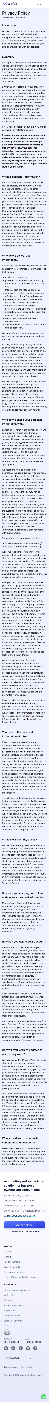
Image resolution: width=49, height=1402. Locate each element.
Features (8, 1251)
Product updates (12, 1315)
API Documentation (13, 1305)
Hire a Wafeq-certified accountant (21, 1277)
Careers (8, 1300)
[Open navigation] (45, 4)
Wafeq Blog (9, 1295)
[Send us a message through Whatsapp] (44, 1397)
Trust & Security (12, 1267)
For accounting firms (14, 1272)
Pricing (7, 1256)
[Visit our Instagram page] (28, 1348)
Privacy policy (27, 1367)
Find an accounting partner (17, 1290)
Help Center (10, 1310)
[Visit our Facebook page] (35, 1348)
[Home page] (9, 4)
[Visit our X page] (21, 1348)
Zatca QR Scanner (13, 1320)
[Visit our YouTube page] (13, 1348)
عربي (39, 4)
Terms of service (11, 1367)
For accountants (12, 1261)
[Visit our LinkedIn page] (6, 1348)
